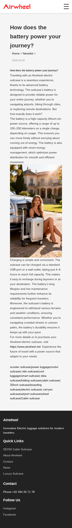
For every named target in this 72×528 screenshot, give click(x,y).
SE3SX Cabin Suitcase (17, 449)
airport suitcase (31, 393)
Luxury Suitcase (13, 473)
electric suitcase (31, 389)
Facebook (9, 514)
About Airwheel (12, 455)
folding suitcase (31, 380)
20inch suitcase (20, 384)
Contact (8, 461)
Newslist (28, 53)
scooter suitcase (20, 367)
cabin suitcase (51, 380)
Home (16, 53)
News (6, 467)
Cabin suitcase (30, 398)
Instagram (9, 508)
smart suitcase (30, 375)
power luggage (40, 367)
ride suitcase (30, 371)
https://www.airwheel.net (25, 346)
